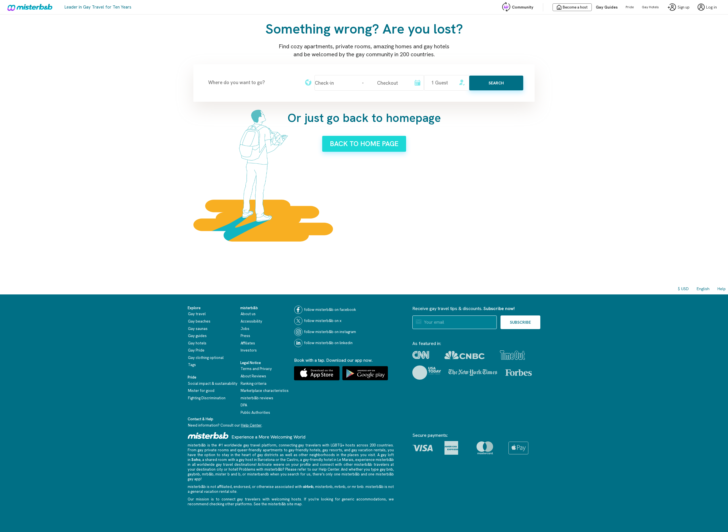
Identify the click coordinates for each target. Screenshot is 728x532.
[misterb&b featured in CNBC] (464, 355)
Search (496, 83)
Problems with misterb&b (260, 469)
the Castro (289, 459)
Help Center (251, 425)
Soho (195, 459)
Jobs (245, 328)
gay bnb (386, 469)
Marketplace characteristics (265, 390)
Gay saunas (198, 328)
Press (245, 335)
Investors (249, 350)
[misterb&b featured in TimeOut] (512, 355)
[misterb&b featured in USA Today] (426, 372)
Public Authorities (255, 412)
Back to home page (364, 143)
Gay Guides (607, 7)
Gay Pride (196, 350)
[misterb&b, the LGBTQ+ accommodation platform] (28, 7)
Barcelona (266, 459)
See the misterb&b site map (278, 504)
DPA (244, 405)
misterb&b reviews (257, 398)
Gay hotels (197, 343)
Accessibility (251, 321)
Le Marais (345, 459)
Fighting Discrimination (207, 398)
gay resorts (332, 450)
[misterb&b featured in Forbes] (518, 372)
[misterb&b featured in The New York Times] (472, 372)
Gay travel (197, 313)
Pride (630, 7)
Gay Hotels (650, 7)
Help (721, 288)
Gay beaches (199, 321)
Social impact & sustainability (212, 383)
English (703, 288)
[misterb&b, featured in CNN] (420, 355)
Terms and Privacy (256, 368)
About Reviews (253, 376)
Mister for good (201, 390)
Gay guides (197, 335)
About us (248, 313)
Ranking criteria (253, 383)
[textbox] (253, 82)
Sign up (684, 7)
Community (522, 7)
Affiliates (248, 343)
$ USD (683, 288)
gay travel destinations (236, 464)
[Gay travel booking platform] (208, 435)
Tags (192, 364)
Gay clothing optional (206, 357)
